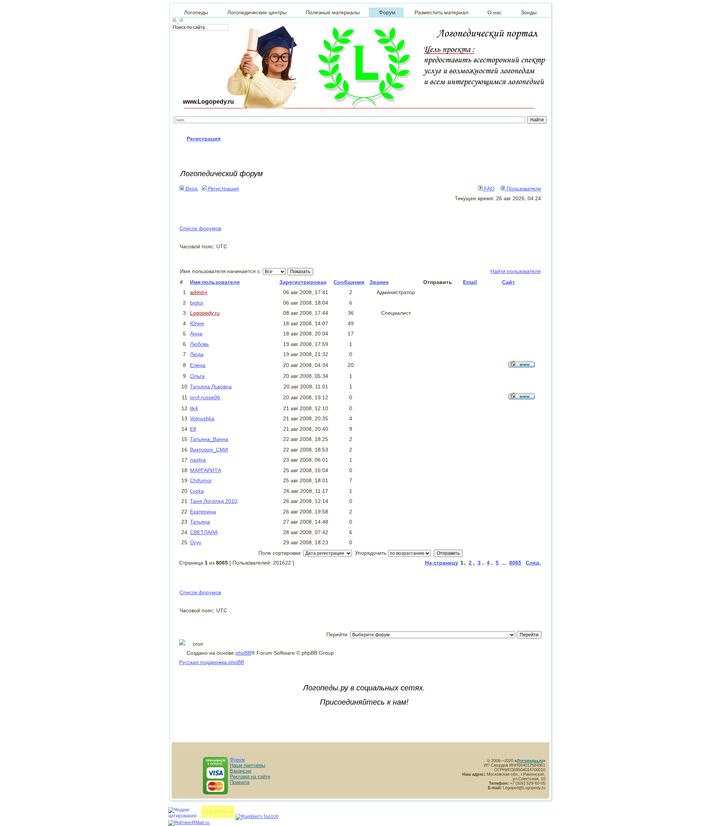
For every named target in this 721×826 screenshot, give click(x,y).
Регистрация (223, 189)
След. (533, 563)
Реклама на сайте (250, 776)
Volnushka (202, 418)
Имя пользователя (215, 282)
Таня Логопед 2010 (213, 501)
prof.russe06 (205, 397)
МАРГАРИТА (205, 470)
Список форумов (200, 228)
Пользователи (523, 189)
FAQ (489, 189)
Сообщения (348, 282)
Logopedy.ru (205, 313)
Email (470, 282)
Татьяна (200, 522)
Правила (239, 782)
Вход (191, 189)
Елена (197, 365)
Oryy (195, 542)
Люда (197, 354)
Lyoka (197, 491)
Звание (379, 282)
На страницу (441, 563)
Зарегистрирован (302, 282)
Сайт (508, 282)
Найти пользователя (515, 271)
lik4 (194, 408)
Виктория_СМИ (209, 450)
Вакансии (240, 771)
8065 (515, 563)
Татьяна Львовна (211, 387)
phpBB (243, 653)
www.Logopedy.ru (208, 101)
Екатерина (203, 512)
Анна (196, 334)
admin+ (199, 292)
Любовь (199, 344)
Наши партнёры (247, 765)
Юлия (197, 323)
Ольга (197, 376)
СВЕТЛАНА (204, 532)
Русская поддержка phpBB (211, 662)
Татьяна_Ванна (209, 439)
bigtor (197, 303)
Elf (193, 429)
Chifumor (201, 480)
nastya (198, 460)
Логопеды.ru (530, 760)
